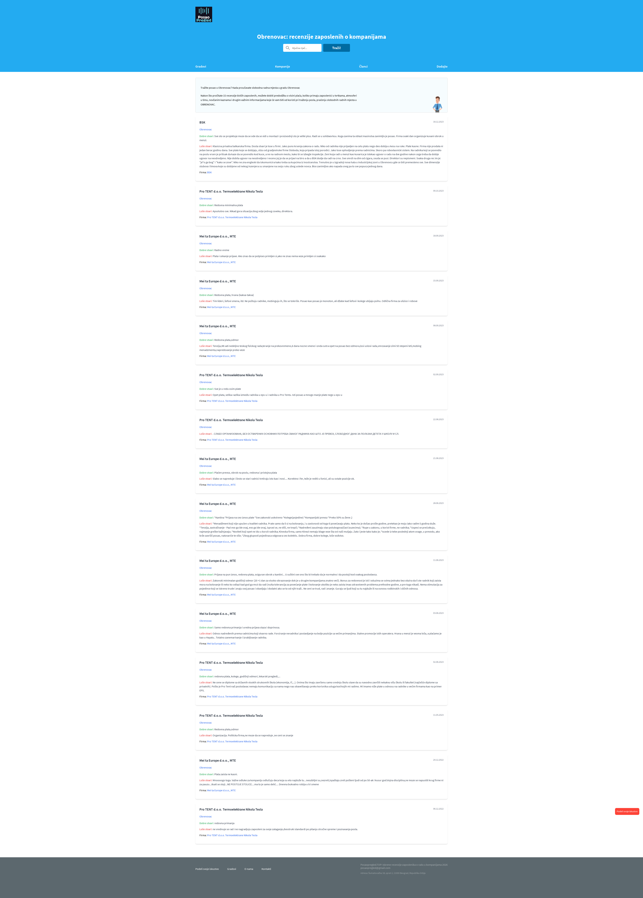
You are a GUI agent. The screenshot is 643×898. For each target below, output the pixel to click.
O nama (248, 869)
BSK (209, 172)
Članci (363, 66)
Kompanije (282, 66)
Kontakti (266, 869)
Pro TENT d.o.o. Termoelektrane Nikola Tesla (232, 217)
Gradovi (200, 66)
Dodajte (442, 66)
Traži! (336, 48)
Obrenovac (205, 129)
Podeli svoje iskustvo (627, 811)
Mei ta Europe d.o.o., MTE (221, 262)
